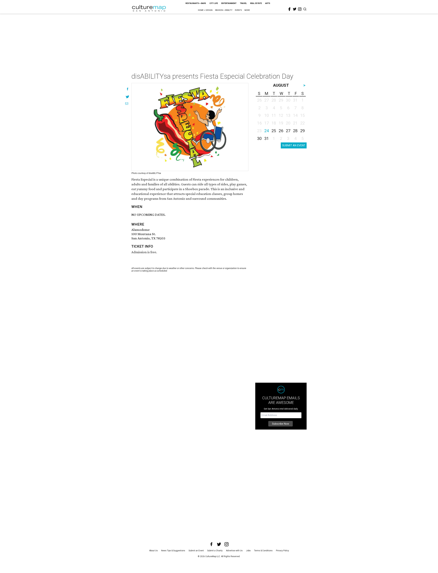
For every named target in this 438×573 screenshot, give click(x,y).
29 (302, 130)
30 (259, 138)
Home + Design (205, 10)
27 (288, 130)
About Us (153, 550)
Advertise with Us (234, 550)
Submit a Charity (215, 550)
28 (295, 130)
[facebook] (289, 9)
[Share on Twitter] (128, 97)
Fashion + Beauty (223, 10)
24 (266, 130)
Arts (267, 3)
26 (281, 130)
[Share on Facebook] (128, 89)
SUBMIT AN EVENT (293, 145)
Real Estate (256, 3)
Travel (243, 3)
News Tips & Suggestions (173, 550)
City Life (213, 3)
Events (238, 10)
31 (266, 138)
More (247, 10)
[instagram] (299, 9)
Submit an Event (196, 550)
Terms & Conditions (263, 550)
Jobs (248, 550)
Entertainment (228, 3)
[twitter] (294, 9)
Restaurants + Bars (195, 3)
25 (274, 130)
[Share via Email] (127, 103)
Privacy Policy (282, 550)
